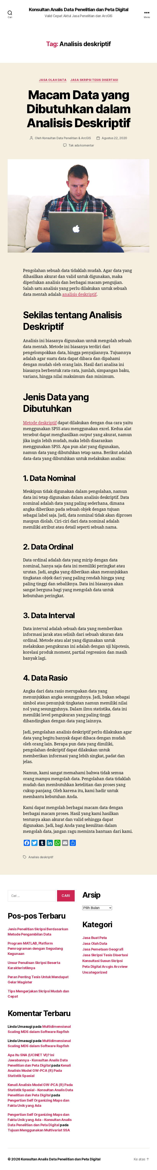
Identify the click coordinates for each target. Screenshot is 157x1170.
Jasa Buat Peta (94, 938)
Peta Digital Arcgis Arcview (105, 967)
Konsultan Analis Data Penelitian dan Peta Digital (78, 9)
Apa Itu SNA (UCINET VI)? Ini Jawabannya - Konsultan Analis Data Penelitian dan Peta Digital (38, 1060)
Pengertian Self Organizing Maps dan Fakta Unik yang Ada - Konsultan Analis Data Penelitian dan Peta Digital (40, 1120)
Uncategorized (94, 972)
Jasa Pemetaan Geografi (102, 949)
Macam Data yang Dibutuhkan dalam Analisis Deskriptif (78, 108)
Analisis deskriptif (40, 857)
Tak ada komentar (81, 145)
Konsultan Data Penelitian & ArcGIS (66, 138)
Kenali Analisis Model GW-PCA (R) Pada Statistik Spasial (39, 1070)
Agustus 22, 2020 (114, 138)
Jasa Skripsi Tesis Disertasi (94, 80)
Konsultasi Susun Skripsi (102, 961)
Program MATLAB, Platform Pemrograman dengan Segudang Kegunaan (35, 948)
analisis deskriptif (79, 294)
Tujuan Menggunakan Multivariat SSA (39, 1130)
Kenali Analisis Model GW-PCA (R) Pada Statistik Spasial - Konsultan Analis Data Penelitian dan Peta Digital (40, 1090)
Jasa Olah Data (52, 80)
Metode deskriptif (40, 423)
